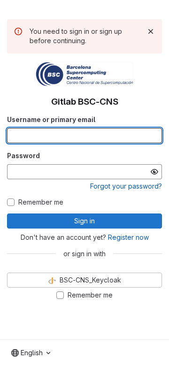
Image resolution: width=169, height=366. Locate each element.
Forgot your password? (126, 186)
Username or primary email (51, 119)
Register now (128, 237)
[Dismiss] (150, 31)
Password (23, 156)
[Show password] (154, 171)
